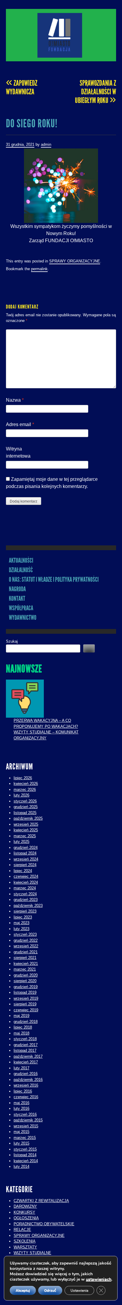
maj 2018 (21, 1033)
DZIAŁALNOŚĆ (21, 570)
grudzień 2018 (26, 1021)
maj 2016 (21, 1103)
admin (46, 144)
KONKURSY (24, 1212)
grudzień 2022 (26, 940)
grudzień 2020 (26, 975)
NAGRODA (17, 589)
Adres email (20, 424)
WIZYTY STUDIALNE (32, 1253)
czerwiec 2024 (26, 876)
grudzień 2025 (26, 807)
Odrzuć (50, 1290)
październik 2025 (28, 818)
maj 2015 (21, 1131)
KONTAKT (17, 598)
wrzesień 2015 (26, 1126)
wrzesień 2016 (26, 1085)
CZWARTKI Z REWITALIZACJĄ (41, 1200)
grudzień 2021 (26, 952)
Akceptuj (23, 1290)
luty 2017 (21, 1068)
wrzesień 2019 (26, 998)
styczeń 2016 (25, 1114)
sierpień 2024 (25, 865)
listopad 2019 (25, 992)
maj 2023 (21, 923)
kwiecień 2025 (26, 830)
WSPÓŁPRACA (21, 608)
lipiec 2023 (23, 917)
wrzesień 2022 (26, 946)
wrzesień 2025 (26, 824)
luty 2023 (21, 929)
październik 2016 (28, 1079)
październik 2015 (28, 1120)
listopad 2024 (25, 853)
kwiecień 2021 (26, 963)
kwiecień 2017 (26, 1062)
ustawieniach (98, 1279)
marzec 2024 (25, 888)
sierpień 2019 (25, 1004)
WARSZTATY (25, 1247)
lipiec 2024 (23, 871)
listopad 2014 (25, 1155)
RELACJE (22, 1229)
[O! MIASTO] (61, 35)
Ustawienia (79, 1290)
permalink (39, 269)
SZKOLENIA (25, 1241)
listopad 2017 (25, 1050)
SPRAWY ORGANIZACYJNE (74, 261)
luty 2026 (21, 795)
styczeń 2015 (25, 1149)
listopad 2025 (25, 812)
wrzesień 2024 (26, 859)
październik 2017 (28, 1056)
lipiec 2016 (23, 1091)
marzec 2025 (25, 836)
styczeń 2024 (25, 894)
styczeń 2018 (25, 1039)
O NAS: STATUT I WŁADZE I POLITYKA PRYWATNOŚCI (54, 579)
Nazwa (15, 400)
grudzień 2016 (26, 1073)
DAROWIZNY (25, 1206)
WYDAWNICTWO (22, 618)
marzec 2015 (25, 1137)
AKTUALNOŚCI (21, 560)
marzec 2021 (25, 969)
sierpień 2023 (25, 911)
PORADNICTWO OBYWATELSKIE (44, 1224)
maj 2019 (21, 1015)
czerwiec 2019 (26, 1010)
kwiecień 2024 (26, 882)
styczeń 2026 (25, 801)
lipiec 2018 (23, 1027)
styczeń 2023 (25, 934)
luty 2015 (21, 1143)
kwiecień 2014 (26, 1161)
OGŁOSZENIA (26, 1218)
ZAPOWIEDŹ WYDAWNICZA (21, 87)
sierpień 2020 (25, 981)
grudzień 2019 (26, 987)
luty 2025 (21, 841)
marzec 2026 (25, 789)
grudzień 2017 (26, 1045)
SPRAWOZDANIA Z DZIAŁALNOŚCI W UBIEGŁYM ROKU (95, 91)
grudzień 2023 (26, 899)
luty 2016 (21, 1108)
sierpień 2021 (25, 957)
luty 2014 (21, 1166)
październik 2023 (28, 905)
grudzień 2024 (26, 847)
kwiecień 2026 (26, 783)
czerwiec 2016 (26, 1097)
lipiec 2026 (23, 778)
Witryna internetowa (18, 452)
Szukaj (12, 641)
